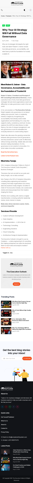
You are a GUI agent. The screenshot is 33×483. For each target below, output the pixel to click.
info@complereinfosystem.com (17, 437)
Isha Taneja (15, 40)
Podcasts (8, 16)
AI (3, 25)
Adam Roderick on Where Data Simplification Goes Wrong (22, 451)
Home (3, 16)
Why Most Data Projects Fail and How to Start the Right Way (21, 302)
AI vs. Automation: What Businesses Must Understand (20, 319)
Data (8, 25)
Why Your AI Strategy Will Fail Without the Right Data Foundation (21, 328)
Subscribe (28, 358)
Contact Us (2, 428)
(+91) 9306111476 (13, 440)
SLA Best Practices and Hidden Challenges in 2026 (22, 466)
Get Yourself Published (2, 417)
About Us (16, 284)
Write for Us (2, 421)
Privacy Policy (2, 432)
